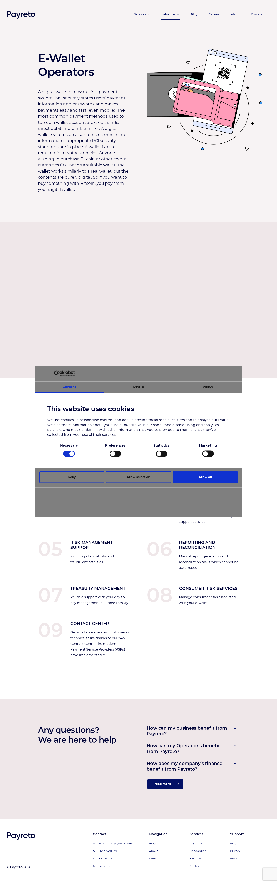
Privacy (235, 851)
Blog (194, 14)
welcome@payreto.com (115, 843)
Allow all (205, 477)
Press (234, 858)
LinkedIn (105, 866)
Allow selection (138, 477)
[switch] (115, 454)
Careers (214, 14)
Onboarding (198, 851)
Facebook (105, 858)
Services (140, 14)
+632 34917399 (108, 851)
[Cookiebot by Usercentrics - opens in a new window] (57, 374)
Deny (72, 477)
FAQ (233, 843)
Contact (256, 14)
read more (163, 784)
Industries (168, 14)
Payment (196, 843)
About (235, 14)
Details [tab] (138, 386)
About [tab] (208, 386)
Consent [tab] (69, 386)
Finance (195, 858)
